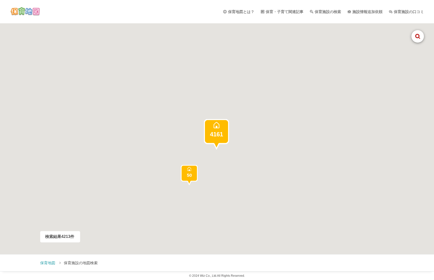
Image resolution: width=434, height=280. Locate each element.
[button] (216, 134)
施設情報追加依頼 (367, 12)
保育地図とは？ (241, 12)
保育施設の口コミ (409, 12)
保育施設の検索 (328, 12)
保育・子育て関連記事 (284, 12)
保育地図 (47, 263)
